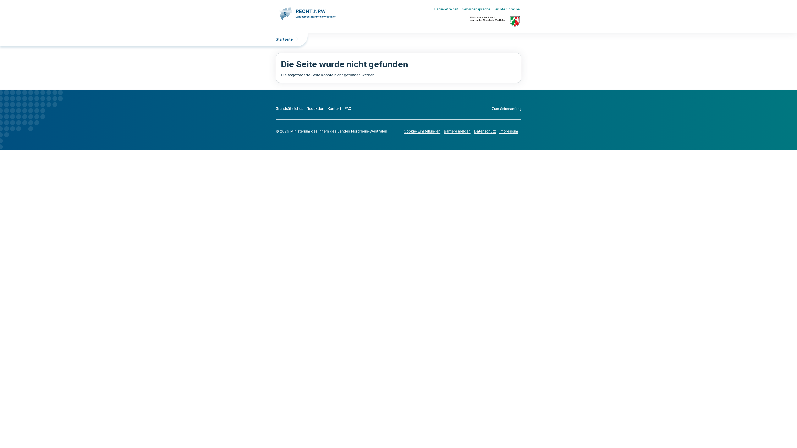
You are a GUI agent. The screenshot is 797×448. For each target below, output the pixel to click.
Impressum (508, 131)
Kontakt (334, 108)
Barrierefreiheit (446, 9)
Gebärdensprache (476, 9)
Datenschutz (485, 131)
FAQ (348, 108)
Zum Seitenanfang (506, 109)
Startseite (284, 39)
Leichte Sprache (507, 9)
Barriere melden (457, 131)
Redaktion (315, 108)
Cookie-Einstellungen (422, 131)
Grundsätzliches (289, 108)
